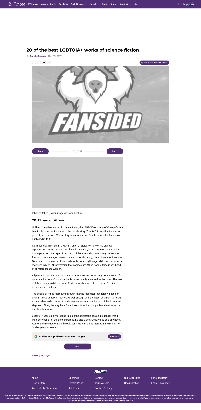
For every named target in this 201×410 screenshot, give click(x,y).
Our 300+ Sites (132, 377)
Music (53, 4)
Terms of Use (102, 383)
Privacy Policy (76, 383)
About (114, 4)
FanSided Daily (159, 377)
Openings (74, 377)
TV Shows (33, 4)
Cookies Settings (104, 388)
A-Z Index (74, 388)
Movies (44, 4)
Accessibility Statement (44, 388)
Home (35, 355)
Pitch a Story (38, 383)
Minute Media (17, 395)
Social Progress (78, 4)
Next (115, 151)
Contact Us (125, 4)
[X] (184, 4)
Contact (99, 377)
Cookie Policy (131, 383)
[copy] (49, 62)
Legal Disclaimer (160, 383)
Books (105, 4)
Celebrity (63, 4)
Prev (40, 151)
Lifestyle (93, 4)
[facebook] (178, 4)
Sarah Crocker (38, 56)
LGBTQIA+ (46, 355)
